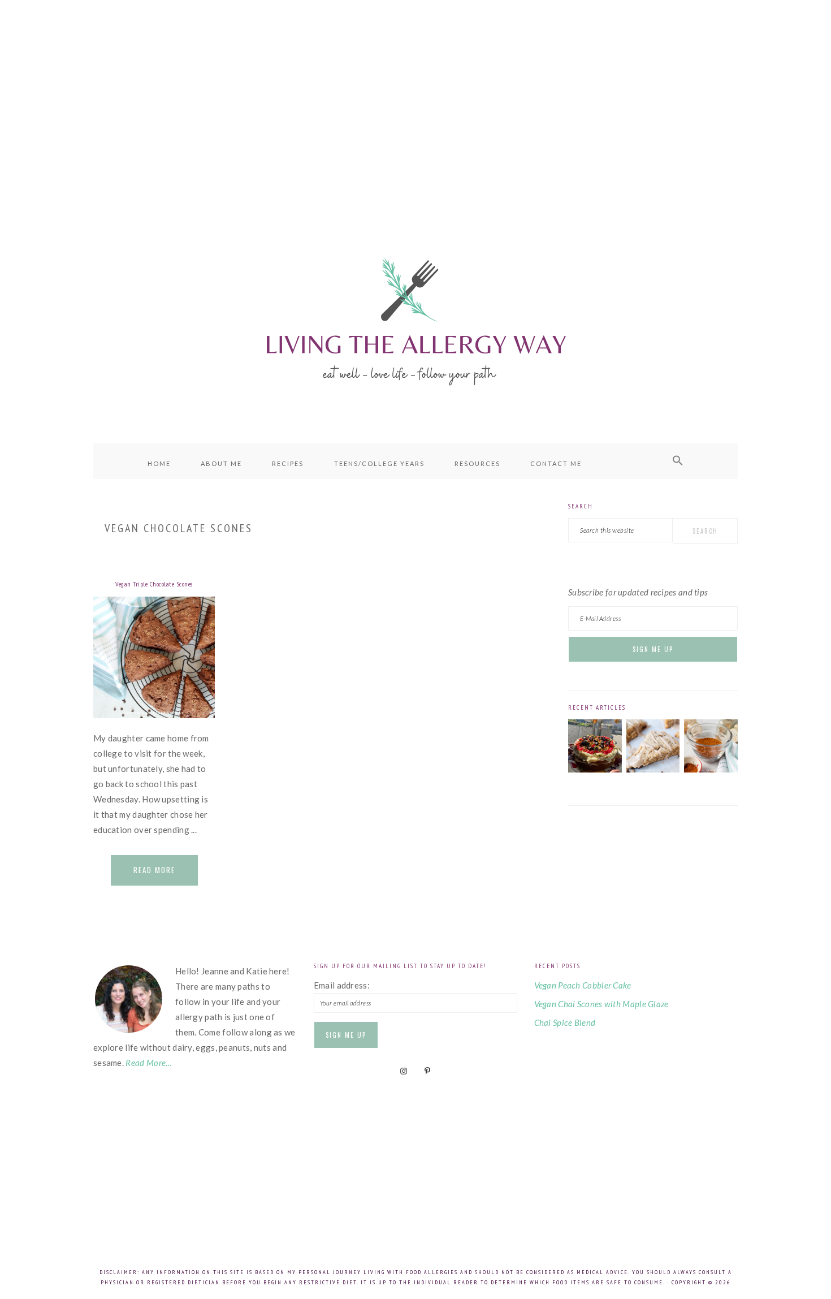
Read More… (148, 1063)
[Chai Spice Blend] (711, 769)
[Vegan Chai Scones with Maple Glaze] (653, 769)
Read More (154, 869)
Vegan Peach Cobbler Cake (582, 985)
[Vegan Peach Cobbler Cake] (595, 769)
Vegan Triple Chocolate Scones (154, 584)
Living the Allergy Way (415, 319)
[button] (678, 460)
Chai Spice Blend (565, 1022)
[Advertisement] (415, 102)
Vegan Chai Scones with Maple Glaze (601, 1004)
